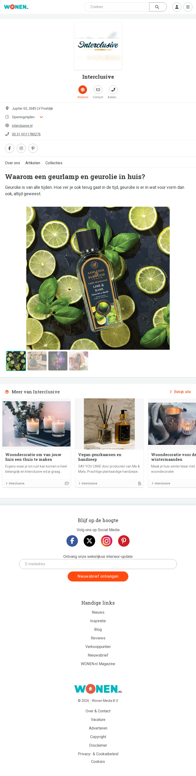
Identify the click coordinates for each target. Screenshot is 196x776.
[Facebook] (72, 541)
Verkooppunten (98, 646)
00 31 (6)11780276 (26, 134)
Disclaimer (98, 745)
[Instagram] (106, 541)
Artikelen (32, 163)
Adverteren (98, 728)
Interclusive (16, 483)
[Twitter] (89, 541)
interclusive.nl (22, 126)
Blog (98, 629)
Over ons (12, 163)
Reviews (98, 638)
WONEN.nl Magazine (98, 664)
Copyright (98, 737)
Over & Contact (98, 711)
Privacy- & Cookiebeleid (98, 754)
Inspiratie (98, 621)
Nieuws (98, 612)
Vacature (98, 719)
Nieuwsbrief (98, 655)
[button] (19, 278)
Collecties (53, 163)
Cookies (98, 761)
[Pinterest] (124, 541)
